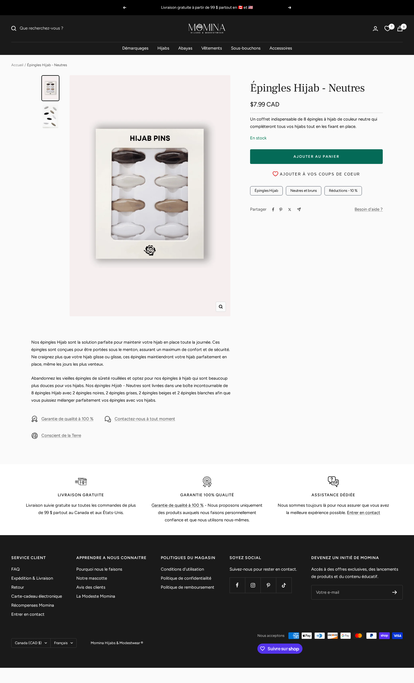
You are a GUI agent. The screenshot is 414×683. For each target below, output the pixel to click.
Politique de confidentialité (186, 578)
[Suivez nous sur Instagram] (253, 585)
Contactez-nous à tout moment (145, 418)
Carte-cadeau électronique (36, 596)
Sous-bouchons (246, 48)
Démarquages (135, 48)
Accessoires (281, 48)
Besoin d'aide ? (369, 209)
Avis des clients (90, 587)
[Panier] (400, 28)
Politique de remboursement (187, 587)
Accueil (17, 65)
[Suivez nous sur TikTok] (283, 585)
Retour (17, 587)
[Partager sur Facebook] (273, 210)
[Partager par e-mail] (299, 209)
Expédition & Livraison (32, 578)
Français (61, 643)
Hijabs (163, 48)
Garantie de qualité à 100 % (67, 418)
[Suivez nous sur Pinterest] (268, 585)
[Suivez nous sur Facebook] (237, 585)
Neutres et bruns (303, 190)
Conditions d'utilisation (182, 569)
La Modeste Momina (95, 596)
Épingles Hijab (266, 190)
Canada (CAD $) (28, 643)
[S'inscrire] (394, 592)
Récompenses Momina (32, 605)
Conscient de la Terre (61, 435)
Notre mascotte (91, 578)
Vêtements (211, 48)
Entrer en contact (363, 512)
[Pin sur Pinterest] (280, 210)
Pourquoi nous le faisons (99, 569)
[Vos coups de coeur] (387, 28)
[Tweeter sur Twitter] (289, 210)
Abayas (185, 48)
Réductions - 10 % (343, 190)
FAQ (15, 569)
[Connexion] (375, 28)
